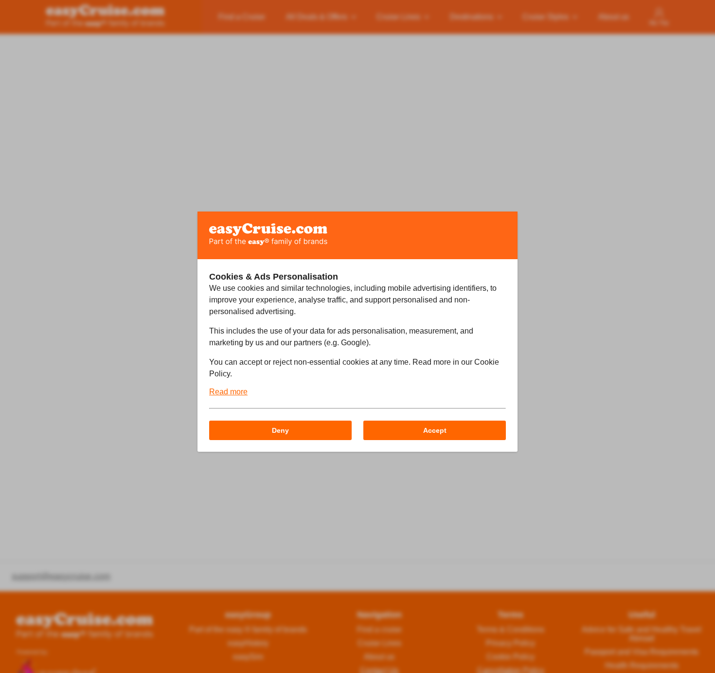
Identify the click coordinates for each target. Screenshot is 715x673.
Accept (435, 430)
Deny (280, 430)
